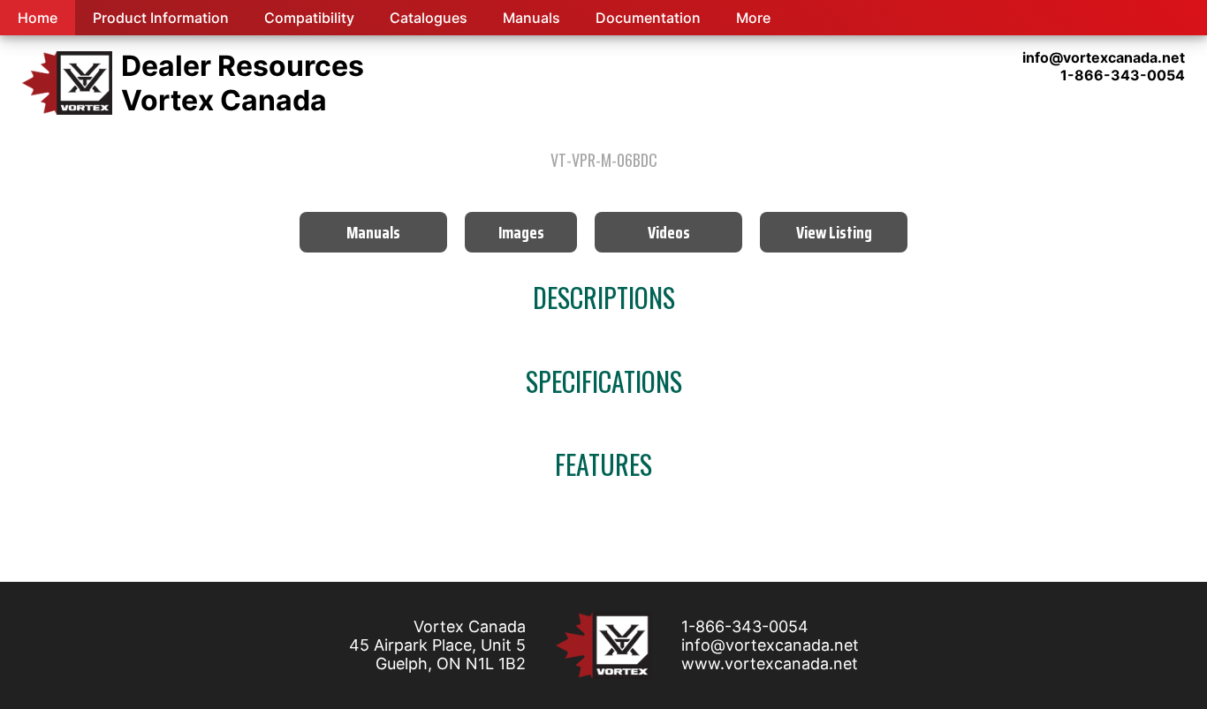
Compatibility (309, 17)
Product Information (161, 17)
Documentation (648, 17)
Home (37, 17)
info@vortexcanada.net (770, 645)
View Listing (834, 232)
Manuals (531, 17)
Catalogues (428, 17)
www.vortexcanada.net (769, 663)
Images (521, 232)
